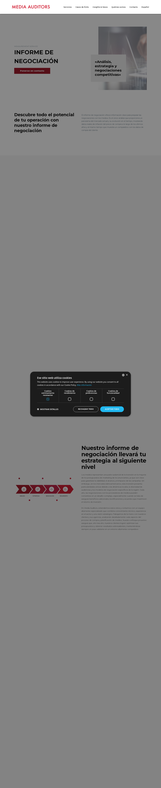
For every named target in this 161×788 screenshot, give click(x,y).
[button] (47, 409)
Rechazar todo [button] (86, 409)
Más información (84, 385)
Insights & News (100, 7)
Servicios (68, 7)
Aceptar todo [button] (112, 409)
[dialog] (80, 394)
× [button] (127, 375)
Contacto (133, 7)
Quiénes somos (118, 7)
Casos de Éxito (82, 7)
